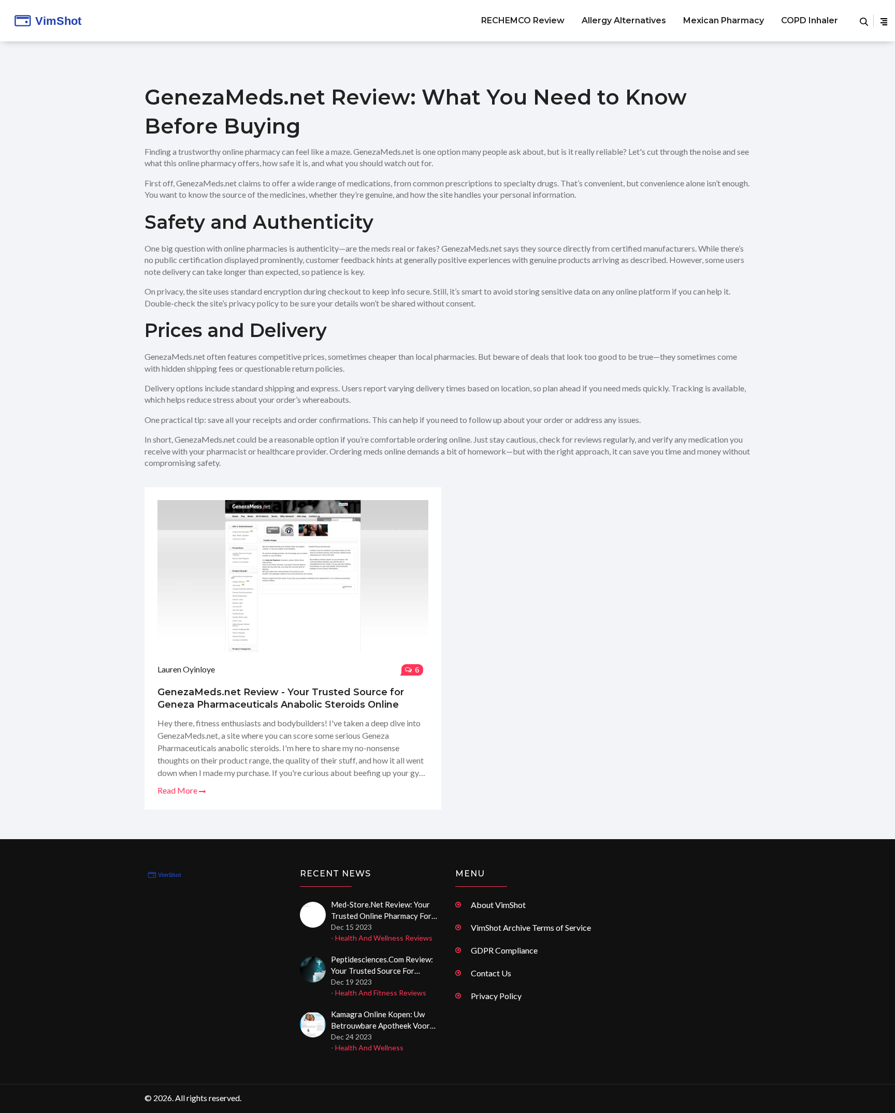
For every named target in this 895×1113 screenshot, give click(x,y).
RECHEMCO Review (523, 20)
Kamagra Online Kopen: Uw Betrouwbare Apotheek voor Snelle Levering (380, 1020)
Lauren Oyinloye (186, 669)
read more (178, 790)
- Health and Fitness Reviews (378, 992)
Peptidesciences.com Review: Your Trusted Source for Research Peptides (382, 965)
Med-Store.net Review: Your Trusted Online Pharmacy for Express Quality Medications (381, 910)
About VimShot (498, 905)
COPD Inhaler (809, 20)
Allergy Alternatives (624, 20)
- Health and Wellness (367, 1047)
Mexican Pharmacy (723, 20)
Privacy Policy (496, 996)
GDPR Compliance (504, 950)
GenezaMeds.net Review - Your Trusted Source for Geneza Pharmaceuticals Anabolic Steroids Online (280, 698)
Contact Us (491, 973)
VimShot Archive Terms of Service (531, 927)
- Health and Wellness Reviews (381, 937)
